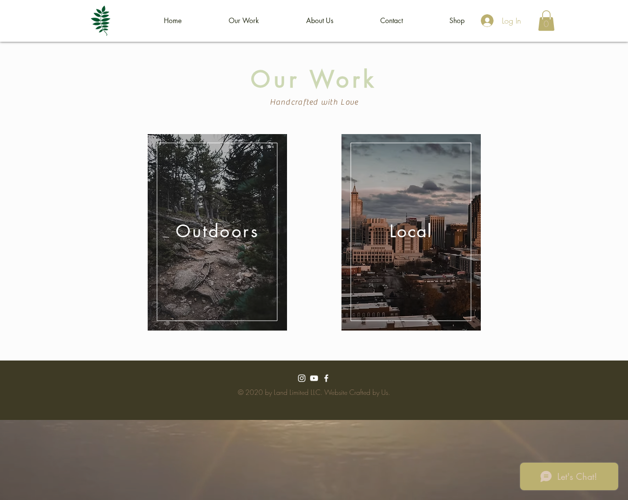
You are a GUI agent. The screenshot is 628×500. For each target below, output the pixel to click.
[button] (244, 20)
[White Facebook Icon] (326, 378)
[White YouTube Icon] (314, 378)
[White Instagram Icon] (302, 378)
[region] (217, 232)
